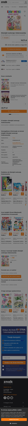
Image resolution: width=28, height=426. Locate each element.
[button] (14, 423)
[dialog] (14, 417)
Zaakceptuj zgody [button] (14, 419)
